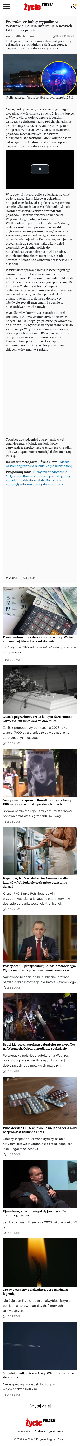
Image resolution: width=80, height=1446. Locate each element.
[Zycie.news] (39, 7)
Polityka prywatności (48, 1431)
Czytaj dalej (40, 1406)
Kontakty (23, 1431)
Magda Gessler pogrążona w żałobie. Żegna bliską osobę (39, 464)
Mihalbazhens (25, 36)
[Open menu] (6, 6)
